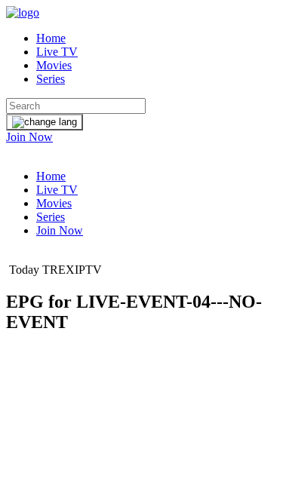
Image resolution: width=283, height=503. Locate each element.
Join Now (29, 136)
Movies (54, 65)
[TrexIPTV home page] (22, 12)
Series (50, 78)
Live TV (57, 51)
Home (51, 38)
